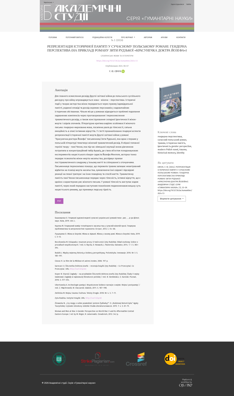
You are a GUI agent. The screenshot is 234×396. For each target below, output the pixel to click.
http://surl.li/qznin (78, 269)
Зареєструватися (177, 4)
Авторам (148, 37)
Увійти (188, 4)
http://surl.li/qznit (94, 298)
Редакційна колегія (102, 37)
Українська (50, 2)
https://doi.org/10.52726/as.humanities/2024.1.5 (117, 61)
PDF (59, 201)
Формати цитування (171, 198)
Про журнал (127, 37)
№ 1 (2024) (117, 40)
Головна (52, 37)
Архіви (164, 37)
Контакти (181, 37)
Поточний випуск (75, 37)
